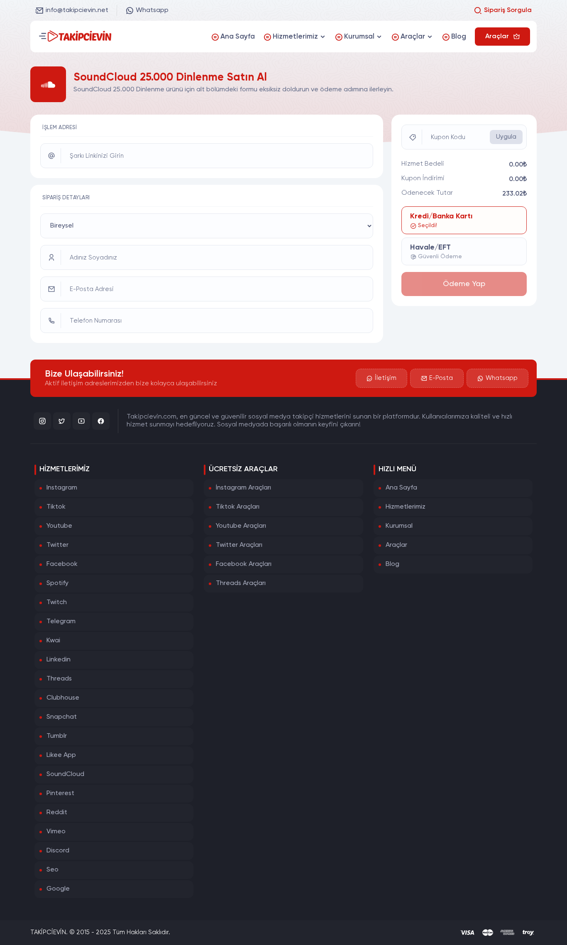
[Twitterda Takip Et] (62, 421)
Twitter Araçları (239, 545)
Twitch (56, 602)
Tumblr (56, 736)
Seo (52, 870)
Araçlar (396, 545)
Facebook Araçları (243, 564)
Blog (392, 564)
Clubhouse (62, 698)
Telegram (61, 621)
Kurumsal (399, 526)
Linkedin (58, 659)
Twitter (57, 545)
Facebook (62, 564)
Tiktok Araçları (237, 507)
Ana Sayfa (401, 488)
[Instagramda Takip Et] (42, 421)
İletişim (385, 378)
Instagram (61, 488)
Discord (57, 850)
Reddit (56, 812)
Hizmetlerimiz (405, 507)
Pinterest (60, 793)
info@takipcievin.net (77, 10)
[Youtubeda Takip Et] (81, 421)
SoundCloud (65, 774)
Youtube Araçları (241, 526)
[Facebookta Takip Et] (101, 421)
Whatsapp (152, 10)
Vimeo (56, 831)
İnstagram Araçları (243, 488)
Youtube (59, 526)
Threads (59, 679)
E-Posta (441, 378)
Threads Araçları (241, 583)
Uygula (506, 137)
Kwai (53, 640)
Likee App (61, 755)
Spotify (57, 583)
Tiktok (56, 507)
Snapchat (61, 717)
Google (58, 889)
